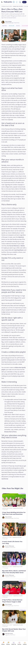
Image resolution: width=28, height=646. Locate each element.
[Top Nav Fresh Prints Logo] (8, 2)
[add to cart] (20, 2)
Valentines (21, 237)
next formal (4, 479)
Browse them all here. (10, 432)
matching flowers (19, 250)
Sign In (24, 2)
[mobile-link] (17, 2)
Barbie (23, 246)
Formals (3, 165)
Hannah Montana (14, 246)
